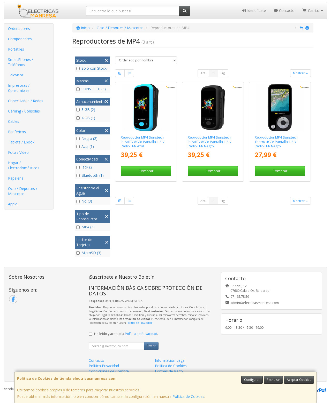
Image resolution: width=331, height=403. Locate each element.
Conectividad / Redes (25, 100)
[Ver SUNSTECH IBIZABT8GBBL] (146, 107)
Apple (12, 204)
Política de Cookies (188, 396)
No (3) (86, 201)
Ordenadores (19, 28)
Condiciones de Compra (109, 371)
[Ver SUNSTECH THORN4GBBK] (279, 107)
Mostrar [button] (299, 73)
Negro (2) (89, 138)
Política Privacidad (104, 365)
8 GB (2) (88, 109)
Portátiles (16, 49)
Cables (13, 121)
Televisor (15, 74)
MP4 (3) (88, 226)
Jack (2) (87, 167)
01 (213, 73)
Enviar (151, 346)
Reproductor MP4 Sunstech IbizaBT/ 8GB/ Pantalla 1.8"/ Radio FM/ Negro (209, 142)
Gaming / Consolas (24, 111)
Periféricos (17, 131)
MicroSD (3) (91, 252)
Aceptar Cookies (299, 379)
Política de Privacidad (139, 323)
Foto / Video (18, 152)
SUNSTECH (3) (93, 88)
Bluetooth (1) (92, 175)
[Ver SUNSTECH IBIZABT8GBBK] (212, 107)
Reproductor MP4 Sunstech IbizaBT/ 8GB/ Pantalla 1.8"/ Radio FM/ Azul (142, 142)
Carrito (313, 10)
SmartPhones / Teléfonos (20, 62)
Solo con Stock (94, 68)
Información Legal (170, 360)
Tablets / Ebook (21, 142)
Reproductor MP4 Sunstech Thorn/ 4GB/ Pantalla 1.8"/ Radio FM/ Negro (276, 142)
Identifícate (256, 10)
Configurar (252, 379)
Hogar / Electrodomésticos (23, 165)
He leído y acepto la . (126, 334)
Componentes (20, 38)
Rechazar (273, 379)
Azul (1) (87, 146)
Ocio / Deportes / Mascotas (22, 191)
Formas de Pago (169, 371)
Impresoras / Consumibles (18, 88)
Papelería (16, 178)
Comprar (146, 170)
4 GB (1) (88, 117)
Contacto (286, 10)
